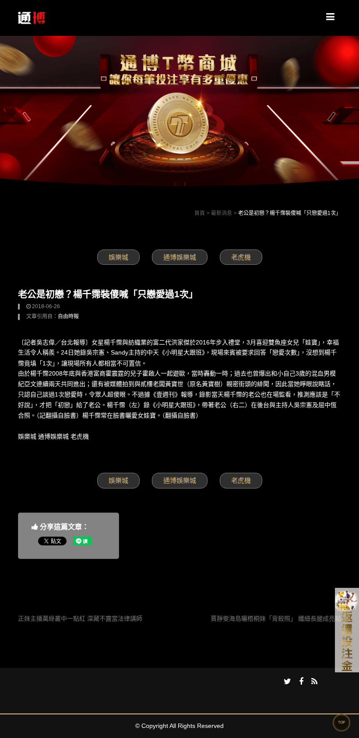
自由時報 (68, 316)
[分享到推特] (287, 682)
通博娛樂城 (179, 257)
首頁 (199, 213)
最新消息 (221, 213)
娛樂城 (118, 257)
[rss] (314, 682)
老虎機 (241, 257)
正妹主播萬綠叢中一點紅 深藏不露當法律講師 (80, 618)
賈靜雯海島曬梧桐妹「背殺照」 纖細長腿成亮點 (276, 618)
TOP (341, 722)
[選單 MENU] (330, 17)
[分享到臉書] (301, 682)
